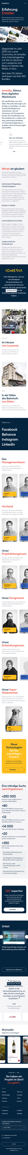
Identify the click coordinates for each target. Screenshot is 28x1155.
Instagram (10, 439)
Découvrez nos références (14, 969)
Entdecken (12, 770)
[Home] (5, 3)
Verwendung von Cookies (10, 1135)
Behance (9, 434)
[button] (1, 1050)
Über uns (19, 1091)
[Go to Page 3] (15, 151)
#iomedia (8, 1029)
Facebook (9, 429)
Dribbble (19, 1113)
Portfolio (4, 1101)
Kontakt (19, 1101)
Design (4, 1091)
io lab (18, 1098)
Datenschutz (7, 1137)
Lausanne (11, 1072)
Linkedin (8, 444)
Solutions (4, 1098)
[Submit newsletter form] (24, 1127)
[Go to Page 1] (12, 151)
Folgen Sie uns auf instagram (10, 1033)
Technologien (6, 1095)
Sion (18, 1072)
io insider (19, 1095)
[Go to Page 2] (14, 151)
